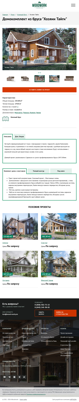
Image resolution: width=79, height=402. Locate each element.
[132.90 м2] (59, 264)
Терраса (26, 113)
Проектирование (66, 333)
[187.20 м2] (20, 264)
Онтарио (5, 280)
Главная (5, 15)
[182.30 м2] (59, 226)
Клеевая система (28, 341)
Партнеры (6, 345)
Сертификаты (7, 341)
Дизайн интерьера (66, 337)
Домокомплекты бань (49, 341)
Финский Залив (47, 280)
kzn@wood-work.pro (10, 314)
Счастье (44, 243)
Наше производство (29, 333)
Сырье (24, 337)
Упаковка (25, 349)
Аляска (5, 243)
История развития (8, 333)
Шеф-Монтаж (65, 349)
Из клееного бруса (47, 337)
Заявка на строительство (62, 313)
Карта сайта (23, 399)
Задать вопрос (41, 313)
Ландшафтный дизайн (68, 341)
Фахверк (44, 333)
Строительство (65, 345)
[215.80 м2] (20, 226)
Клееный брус (22, 15)
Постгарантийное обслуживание (66, 354)
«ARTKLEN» (73, 399)
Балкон (32, 113)
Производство (7, 337)
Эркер (38, 113)
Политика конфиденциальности (35, 394)
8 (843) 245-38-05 (42, 307)
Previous (8, 49)
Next (70, 49)
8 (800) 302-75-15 (42, 305)
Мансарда (18, 113)
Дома (12, 15)
